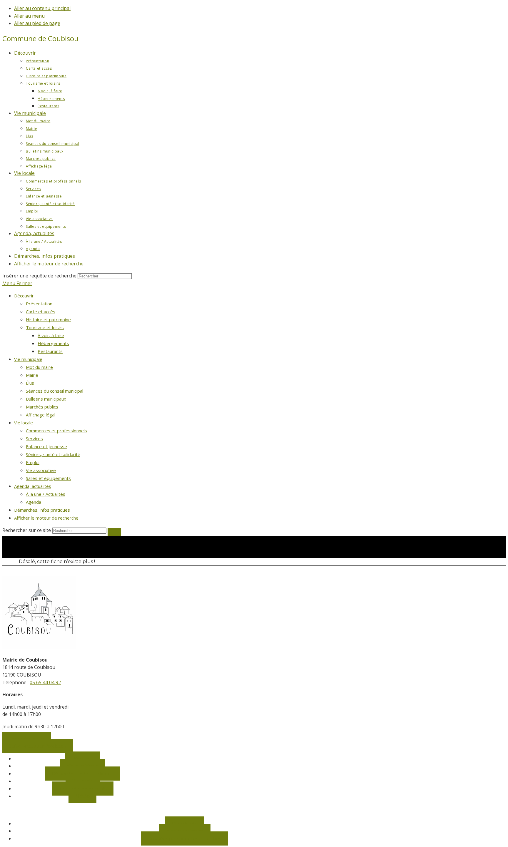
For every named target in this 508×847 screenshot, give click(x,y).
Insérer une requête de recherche (39, 275)
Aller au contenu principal (42, 8)
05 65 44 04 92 (45, 682)
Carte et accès (40, 311)
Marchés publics (42, 407)
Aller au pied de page (37, 23)
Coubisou (40, 38)
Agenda (33, 502)
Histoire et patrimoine (48, 319)
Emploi (32, 462)
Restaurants (50, 351)
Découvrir (24, 296)
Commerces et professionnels (56, 430)
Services (34, 438)
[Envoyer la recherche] (114, 532)
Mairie (32, 375)
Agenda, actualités (32, 486)
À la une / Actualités (45, 494)
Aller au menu (29, 16)
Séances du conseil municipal (54, 391)
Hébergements (53, 343)
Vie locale (23, 423)
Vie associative (41, 470)
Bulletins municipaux (46, 399)
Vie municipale (28, 359)
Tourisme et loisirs (45, 327)
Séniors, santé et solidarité (53, 454)
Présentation (39, 304)
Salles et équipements (48, 478)
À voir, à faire (51, 335)
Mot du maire (39, 367)
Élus (30, 383)
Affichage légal (40, 415)
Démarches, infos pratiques (42, 510)
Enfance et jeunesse (46, 446)
